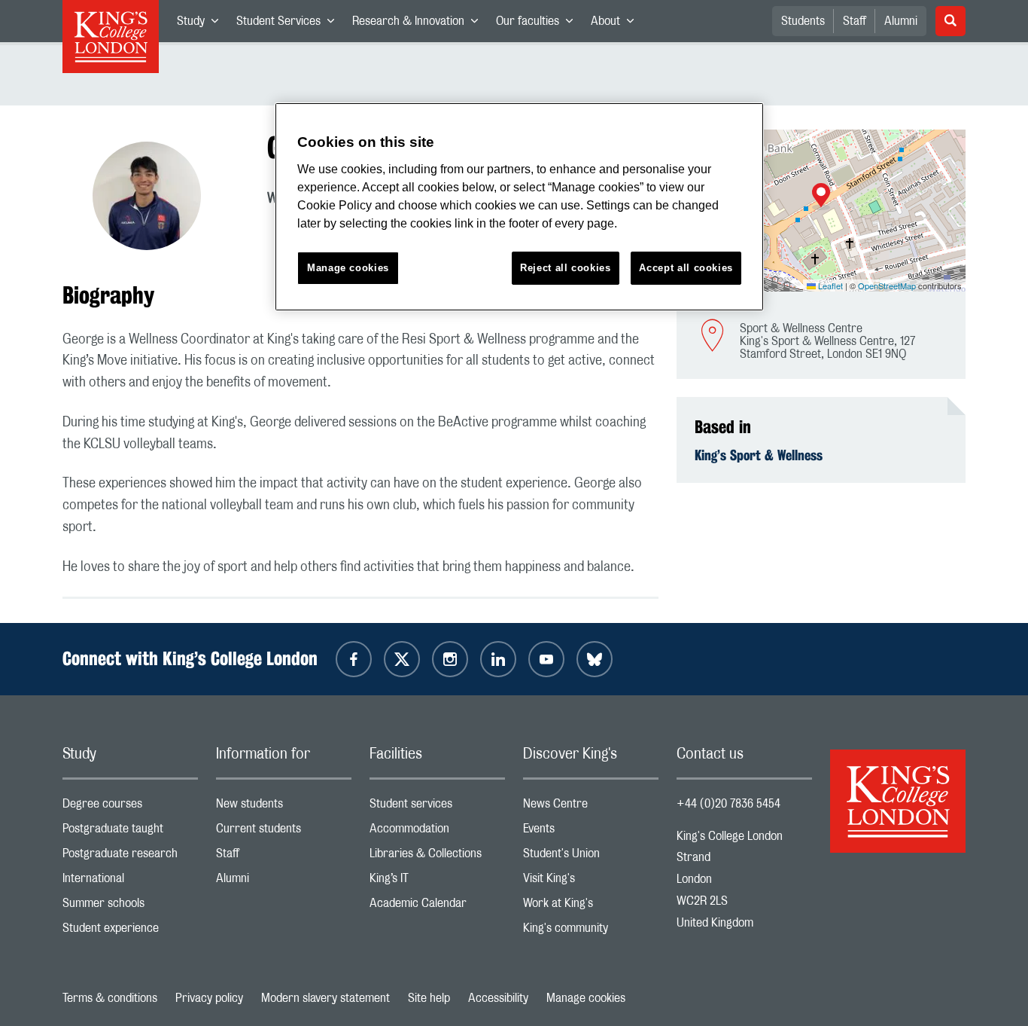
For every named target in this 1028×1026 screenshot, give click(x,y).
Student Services (289, 24)
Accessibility (498, 998)
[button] (821, 196)
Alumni (900, 21)
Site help (429, 998)
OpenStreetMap (887, 285)
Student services (437, 807)
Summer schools (130, 906)
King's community (590, 931)
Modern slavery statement (325, 998)
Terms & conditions (109, 998)
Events (590, 832)
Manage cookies (585, 998)
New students (283, 807)
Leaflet (829, 285)
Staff (854, 21)
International (130, 881)
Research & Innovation (419, 24)
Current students (283, 832)
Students (803, 21)
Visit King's (590, 881)
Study (202, 24)
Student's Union (590, 856)
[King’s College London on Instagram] (450, 659)
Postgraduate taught (130, 832)
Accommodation (437, 832)
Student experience (130, 931)
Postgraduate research (130, 856)
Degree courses (130, 807)
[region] (519, 206)
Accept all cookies (686, 267)
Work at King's (590, 906)
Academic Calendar (437, 906)
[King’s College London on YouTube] (546, 659)
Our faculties (539, 24)
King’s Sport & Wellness (759, 455)
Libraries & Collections (437, 856)
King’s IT (437, 881)
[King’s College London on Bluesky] (594, 659)
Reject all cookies (565, 267)
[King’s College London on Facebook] (354, 659)
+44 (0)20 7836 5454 (728, 804)
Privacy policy (209, 998)
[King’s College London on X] (402, 659)
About (617, 24)
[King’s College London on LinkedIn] (498, 659)
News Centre (590, 807)
